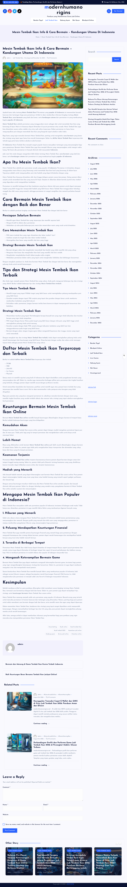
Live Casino (94, 360)
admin (9, 60)
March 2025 (94, 251)
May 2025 (93, 241)
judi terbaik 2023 (60, 633)
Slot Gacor (76, 23)
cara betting (53, 629)
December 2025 (95, 206)
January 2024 (95, 320)
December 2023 (95, 325)
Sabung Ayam (65, 23)
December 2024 (95, 265)
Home (38, 39)
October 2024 (95, 275)
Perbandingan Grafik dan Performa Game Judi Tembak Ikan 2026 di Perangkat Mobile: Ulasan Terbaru (104, 94)
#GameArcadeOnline (50, 697)
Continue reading (41, 726)
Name (5, 807)
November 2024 (96, 270)
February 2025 (95, 255)
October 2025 (95, 216)
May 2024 (93, 300)
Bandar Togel (38, 23)
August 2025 (94, 226)
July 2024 (93, 290)
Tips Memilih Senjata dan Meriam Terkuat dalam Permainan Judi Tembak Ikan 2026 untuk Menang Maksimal (103, 114)
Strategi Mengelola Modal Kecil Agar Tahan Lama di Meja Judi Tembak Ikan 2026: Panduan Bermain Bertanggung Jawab (103, 124)
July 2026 (93, 171)
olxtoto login (92, 404)
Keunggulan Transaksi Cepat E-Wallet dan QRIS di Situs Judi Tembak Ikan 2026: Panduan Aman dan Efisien (103, 84)
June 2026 (93, 176)
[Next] (120, 845)
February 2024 (95, 315)
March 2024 (94, 310)
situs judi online (64, 636)
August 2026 (94, 166)
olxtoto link (92, 389)
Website (5, 817)
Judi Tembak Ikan (51, 23)
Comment (6, 789)
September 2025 (96, 221)
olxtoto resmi (92, 418)
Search (91, 54)
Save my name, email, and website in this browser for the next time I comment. (33, 827)
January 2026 (95, 201)
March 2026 (94, 191)
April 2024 (94, 305)
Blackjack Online (88, 23)
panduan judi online (75, 633)
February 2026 (95, 196)
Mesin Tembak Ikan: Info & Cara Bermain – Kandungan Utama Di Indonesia (66, 39)
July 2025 (93, 231)
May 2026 (93, 181)
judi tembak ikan (76, 629)
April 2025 (94, 246)
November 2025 (96, 211)
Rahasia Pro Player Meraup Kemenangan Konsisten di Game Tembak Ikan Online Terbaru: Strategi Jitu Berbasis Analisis (103, 104)
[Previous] (116, 845)
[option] (19, 864)
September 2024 (96, 280)
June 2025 (93, 236)
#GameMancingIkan (64, 697)
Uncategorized (28, 60)
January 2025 (95, 260)
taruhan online (77, 636)
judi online (64, 629)
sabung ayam (51, 636)
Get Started (118, 13)
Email (45, 807)
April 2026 (94, 186)
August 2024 (94, 285)
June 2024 (93, 295)
